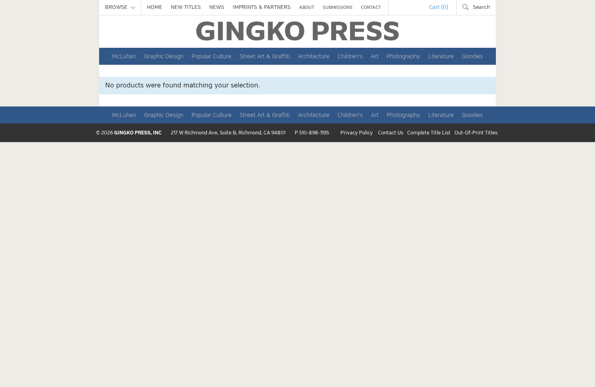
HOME (154, 7)
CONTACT (371, 7)
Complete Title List (428, 133)
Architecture (313, 56)
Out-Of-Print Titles (476, 133)
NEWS (216, 7)
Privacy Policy (356, 133)
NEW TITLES (186, 7)
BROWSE (118, 7)
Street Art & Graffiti (265, 56)
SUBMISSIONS (338, 7)
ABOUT (306, 7)
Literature (441, 56)
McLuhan (124, 56)
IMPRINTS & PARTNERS (262, 7)
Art (374, 56)
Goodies (472, 56)
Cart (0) (438, 7)
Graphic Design (163, 56)
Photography (403, 56)
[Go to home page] (297, 30)
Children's (350, 56)
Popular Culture (211, 56)
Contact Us (390, 133)
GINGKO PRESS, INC (138, 133)
